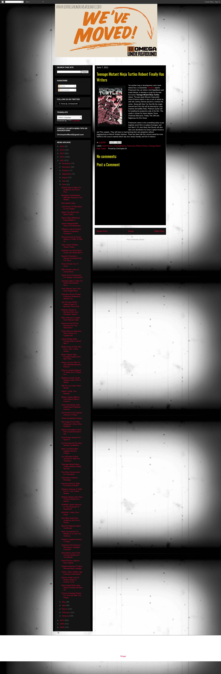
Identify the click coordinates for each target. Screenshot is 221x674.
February (66, 612)
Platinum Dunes (142, 146)
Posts (62, 86)
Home (131, 231)
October (65, 170)
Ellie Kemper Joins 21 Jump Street (70, 270)
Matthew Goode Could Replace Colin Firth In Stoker (71, 380)
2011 (62, 160)
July (64, 181)
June (64, 184)
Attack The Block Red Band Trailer (70, 213)
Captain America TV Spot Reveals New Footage (72, 567)
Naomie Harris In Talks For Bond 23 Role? (71, 484)
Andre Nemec (107, 146)
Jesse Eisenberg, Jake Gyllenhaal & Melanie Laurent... (71, 407)
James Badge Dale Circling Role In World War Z (71, 341)
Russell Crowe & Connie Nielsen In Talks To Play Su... (72, 239)
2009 (62, 624)
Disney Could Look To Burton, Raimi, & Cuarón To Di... (70, 579)
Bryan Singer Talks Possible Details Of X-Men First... (71, 357)
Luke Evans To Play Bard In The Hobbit (72, 208)
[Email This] (110, 142)
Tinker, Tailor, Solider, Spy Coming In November (72, 573)
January (65, 616)
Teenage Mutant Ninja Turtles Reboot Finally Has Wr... (71, 466)
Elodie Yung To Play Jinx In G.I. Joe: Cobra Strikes (71, 349)
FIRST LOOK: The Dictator (69, 392)
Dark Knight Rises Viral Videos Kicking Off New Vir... (72, 587)
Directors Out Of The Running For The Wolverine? (70, 325)
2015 (62, 146)
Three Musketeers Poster (72, 418)
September (66, 174)
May (64, 602)
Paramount (131, 146)
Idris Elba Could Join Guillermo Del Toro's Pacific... (71, 520)
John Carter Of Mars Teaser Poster (70, 246)
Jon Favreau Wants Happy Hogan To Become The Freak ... (71, 304)
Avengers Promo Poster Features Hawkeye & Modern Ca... (71, 296)
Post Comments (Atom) (135, 240)
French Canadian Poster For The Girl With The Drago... (71, 595)
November (66, 167)
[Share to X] (115, 142)
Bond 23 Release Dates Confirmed (71, 527)
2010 (62, 620)
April (64, 605)
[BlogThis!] (113, 142)
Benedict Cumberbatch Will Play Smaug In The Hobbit (72, 197)
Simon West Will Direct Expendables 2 (71, 219)
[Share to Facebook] (118, 142)
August (65, 177)
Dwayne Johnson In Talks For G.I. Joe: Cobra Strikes (72, 491)
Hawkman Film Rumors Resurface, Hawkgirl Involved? (71, 547)
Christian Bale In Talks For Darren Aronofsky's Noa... (72, 283)
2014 (62, 150)
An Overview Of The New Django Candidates (72, 444)
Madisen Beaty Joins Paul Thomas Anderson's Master (72, 499)
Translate (76, 121)
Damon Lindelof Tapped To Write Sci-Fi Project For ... (71, 372)
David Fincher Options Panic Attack (71, 562)
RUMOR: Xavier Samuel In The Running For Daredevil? (71, 507)
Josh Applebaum (120, 146)
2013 (62, 153)
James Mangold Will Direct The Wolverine (71, 224)
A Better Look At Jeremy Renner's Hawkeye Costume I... (71, 231)
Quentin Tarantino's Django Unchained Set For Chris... (72, 258)
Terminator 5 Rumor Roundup (70, 479)
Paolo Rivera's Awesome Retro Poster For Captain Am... (71, 333)
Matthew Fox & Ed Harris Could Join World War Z (72, 251)
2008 (62, 627)
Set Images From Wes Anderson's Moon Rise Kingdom (72, 424)
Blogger (123, 656)
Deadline (151, 88)
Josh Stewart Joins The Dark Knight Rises (71, 290)
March (65, 609)
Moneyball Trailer (68, 203)
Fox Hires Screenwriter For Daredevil (71, 473)
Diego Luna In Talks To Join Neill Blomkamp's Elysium (71, 364)
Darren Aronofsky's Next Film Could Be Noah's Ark (71, 432)
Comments (64, 90)
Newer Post (102, 231)
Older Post (159, 231)
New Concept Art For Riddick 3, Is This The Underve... (71, 533)
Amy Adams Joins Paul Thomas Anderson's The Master (71, 555)
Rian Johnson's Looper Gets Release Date (71, 319)
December (66, 163)
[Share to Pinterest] (120, 142)
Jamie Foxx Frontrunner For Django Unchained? (72, 276)
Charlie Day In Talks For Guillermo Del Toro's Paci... (71, 189)
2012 (62, 157)
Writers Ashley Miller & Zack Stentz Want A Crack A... (71, 399)
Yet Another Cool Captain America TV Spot (72, 414)
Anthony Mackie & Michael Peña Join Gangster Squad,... (70, 312)
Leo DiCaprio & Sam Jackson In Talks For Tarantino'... (71, 459)
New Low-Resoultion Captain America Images (70, 451)
